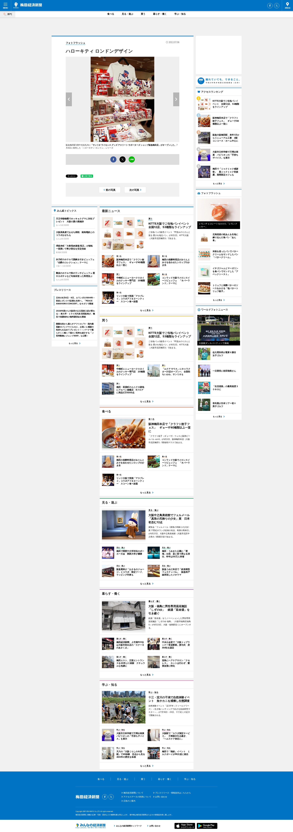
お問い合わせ (161, 796)
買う (143, 13)
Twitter (276, 5)
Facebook (270, 5)
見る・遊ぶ (127, 13)
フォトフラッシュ (75, 42)
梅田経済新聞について (133, 792)
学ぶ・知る (180, 13)
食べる (110, 13)
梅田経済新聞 (27, 5)
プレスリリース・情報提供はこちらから (173, 792)
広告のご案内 (129, 801)
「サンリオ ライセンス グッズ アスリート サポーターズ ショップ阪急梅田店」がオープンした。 (133, 145)
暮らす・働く (160, 13)
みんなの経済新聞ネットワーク (90, 826)
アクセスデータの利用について (137, 796)
